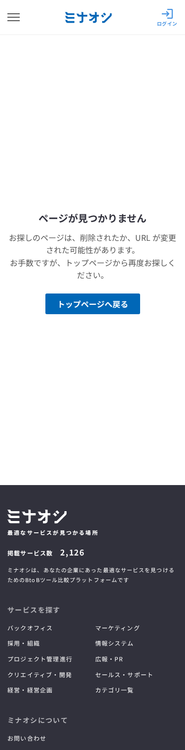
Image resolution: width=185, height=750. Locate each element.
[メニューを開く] (13, 17)
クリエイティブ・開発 (39, 674)
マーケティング (117, 627)
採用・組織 (23, 643)
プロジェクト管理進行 (40, 658)
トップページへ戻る (92, 304)
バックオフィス (30, 627)
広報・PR (109, 658)
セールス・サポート (124, 674)
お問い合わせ (26, 738)
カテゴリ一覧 (114, 689)
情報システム (114, 643)
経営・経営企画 (30, 689)
